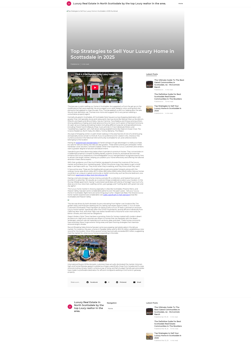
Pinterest (123, 282)
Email (139, 282)
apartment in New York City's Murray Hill (91, 175)
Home (181, 3)
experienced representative (87, 143)
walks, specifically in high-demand (116, 195)
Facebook (94, 282)
